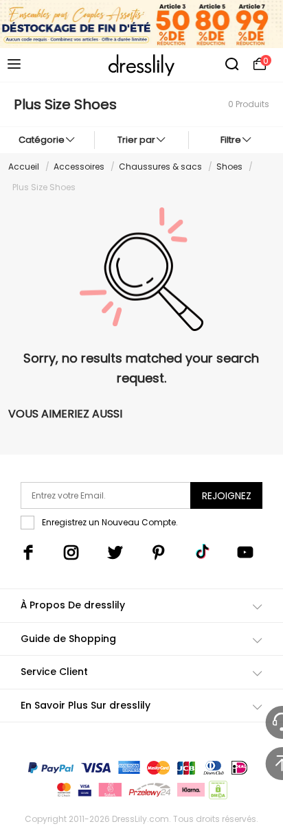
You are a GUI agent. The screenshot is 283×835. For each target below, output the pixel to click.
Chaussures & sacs (160, 166)
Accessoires (79, 166)
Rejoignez (226, 496)
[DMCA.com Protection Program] (216, 793)
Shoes (229, 166)
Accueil (23, 166)
